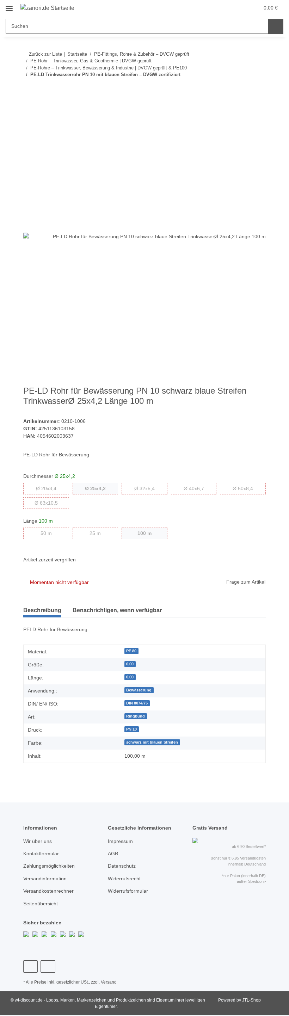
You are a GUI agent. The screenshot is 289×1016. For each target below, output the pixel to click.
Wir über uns (37, 841)
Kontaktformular (41, 853)
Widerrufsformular (128, 891)
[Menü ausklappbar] (9, 5)
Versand (109, 982)
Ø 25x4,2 (101, 488)
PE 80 (131, 651)
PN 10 (131, 729)
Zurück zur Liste (45, 54)
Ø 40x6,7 (200, 488)
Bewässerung (139, 690)
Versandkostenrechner (48, 891)
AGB (113, 853)
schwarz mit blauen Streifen (152, 742)
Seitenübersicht (40, 903)
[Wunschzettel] (240, 8)
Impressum (120, 841)
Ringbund (135, 716)
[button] (226, 8)
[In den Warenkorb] (29, 111)
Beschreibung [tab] (42, 610)
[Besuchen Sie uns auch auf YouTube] (48, 966)
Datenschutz (122, 866)
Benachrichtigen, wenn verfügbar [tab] (117, 610)
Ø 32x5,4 (150, 488)
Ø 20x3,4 (52, 488)
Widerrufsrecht (124, 878)
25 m (101, 533)
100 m (151, 533)
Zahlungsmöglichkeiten (49, 866)
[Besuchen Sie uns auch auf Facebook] (30, 966)
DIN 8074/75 (137, 703)
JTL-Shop (251, 1000)
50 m (52, 533)
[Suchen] (275, 26)
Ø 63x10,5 (52, 503)
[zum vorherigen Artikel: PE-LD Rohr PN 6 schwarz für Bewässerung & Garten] (243, 88)
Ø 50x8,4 (249, 488)
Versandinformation (45, 878)
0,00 (130, 664)
